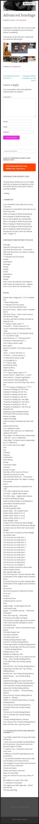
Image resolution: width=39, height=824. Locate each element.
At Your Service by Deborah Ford (14, 307)
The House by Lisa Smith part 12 (14, 545)
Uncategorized (15, 66)
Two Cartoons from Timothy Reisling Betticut (19, 722)
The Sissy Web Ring (10, 790)
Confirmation (7, 457)
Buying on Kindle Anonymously (21, 214)
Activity (5, 259)
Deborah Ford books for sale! (13, 247)
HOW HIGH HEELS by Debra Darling (15, 414)
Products (6, 596)
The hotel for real (9, 625)
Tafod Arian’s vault (9, 608)
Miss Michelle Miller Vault (12, 572)
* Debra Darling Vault (10, 302)
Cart (4, 447)
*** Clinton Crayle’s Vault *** (13, 324)
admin (24, 20)
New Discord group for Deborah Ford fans (18, 591)
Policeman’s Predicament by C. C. (14, 341)
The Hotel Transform (10, 635)
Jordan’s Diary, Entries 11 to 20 (14, 516)
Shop (5, 603)
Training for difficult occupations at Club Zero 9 (29, 78)
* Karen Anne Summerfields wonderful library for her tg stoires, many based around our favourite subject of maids (19, 744)
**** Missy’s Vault (9, 363)
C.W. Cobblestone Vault (11, 428)
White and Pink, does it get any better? (16, 724)
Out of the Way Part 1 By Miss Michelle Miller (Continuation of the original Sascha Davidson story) (19, 576)
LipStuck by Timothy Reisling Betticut (16, 688)
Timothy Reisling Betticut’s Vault (14, 640)
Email (5, 127)
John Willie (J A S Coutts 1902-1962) (15, 780)
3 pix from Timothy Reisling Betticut (15, 642)
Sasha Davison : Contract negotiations (16, 377)
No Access (7, 593)
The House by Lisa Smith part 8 (14, 560)
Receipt (5, 462)
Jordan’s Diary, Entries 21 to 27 (14, 518)
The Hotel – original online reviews (15, 494)
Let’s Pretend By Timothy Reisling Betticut (18, 685)
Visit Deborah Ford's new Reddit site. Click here (16, 167)
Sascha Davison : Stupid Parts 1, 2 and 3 (17, 375)
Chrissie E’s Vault (9, 470)
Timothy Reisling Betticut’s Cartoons (16, 719)
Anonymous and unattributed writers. (16, 412)
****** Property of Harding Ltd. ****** (17, 387)
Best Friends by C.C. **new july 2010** (17, 338)
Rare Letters (7, 346)
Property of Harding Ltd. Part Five (15, 397)
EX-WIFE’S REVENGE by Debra (13, 499)
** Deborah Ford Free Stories (13, 257)
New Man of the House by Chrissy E (15, 472)
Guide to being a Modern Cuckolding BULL (18, 501)
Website (6, 132)
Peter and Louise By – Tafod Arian (15, 615)
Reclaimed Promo (9, 598)
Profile (5, 272)
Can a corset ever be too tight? (14, 445)
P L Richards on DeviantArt (12, 783)
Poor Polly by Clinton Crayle (13, 343)
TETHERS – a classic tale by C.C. (14, 355)
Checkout (6, 452)
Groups (5, 267)
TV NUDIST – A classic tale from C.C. (16, 326)
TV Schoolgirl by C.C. (10, 360)
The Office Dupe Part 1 (11, 637)
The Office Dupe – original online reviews (17, 496)
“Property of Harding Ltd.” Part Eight (15, 399)
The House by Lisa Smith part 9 (14, 562)
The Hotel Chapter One (11, 632)
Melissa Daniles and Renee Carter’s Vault (17, 567)
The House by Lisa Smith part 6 (14, 555)
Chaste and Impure (10, 768)
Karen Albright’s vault (10, 521)
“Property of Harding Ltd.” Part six (15, 404)
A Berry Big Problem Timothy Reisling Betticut (19, 644)
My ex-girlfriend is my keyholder (20, 219)
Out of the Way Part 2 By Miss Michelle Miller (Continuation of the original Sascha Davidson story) (19, 583)
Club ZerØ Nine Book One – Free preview (17, 249)
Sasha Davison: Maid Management (15, 380)
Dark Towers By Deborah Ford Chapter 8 (17, 282)
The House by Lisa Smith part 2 (14, 547)
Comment (7, 97)
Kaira (25, 819)
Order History (8, 460)
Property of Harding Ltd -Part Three (15, 389)
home (5, 484)
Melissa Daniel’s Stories (11, 570)
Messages (6, 245)
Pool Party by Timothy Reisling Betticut (17, 705)
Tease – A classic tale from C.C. (14, 353)
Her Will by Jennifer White (12, 508)
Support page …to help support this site (17, 606)
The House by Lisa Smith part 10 (14, 540)
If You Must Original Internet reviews (16, 491)
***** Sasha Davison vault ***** (15, 373)
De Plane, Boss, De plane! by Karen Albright (18, 533)
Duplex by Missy (9, 368)
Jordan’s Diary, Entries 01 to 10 (14, 513)
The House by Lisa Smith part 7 (14, 557)
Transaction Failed (9, 465)
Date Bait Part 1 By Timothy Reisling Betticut (19, 666)
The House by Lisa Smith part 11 (14, 542)
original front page (9, 419)
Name (5, 122)
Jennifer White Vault (10, 506)
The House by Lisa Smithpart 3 (14, 565)
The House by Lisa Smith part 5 (14, 552)
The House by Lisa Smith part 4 (14, 550)
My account (7, 588)
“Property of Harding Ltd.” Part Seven (16, 402)
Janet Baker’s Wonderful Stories (14, 504)
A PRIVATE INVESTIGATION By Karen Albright (19, 525)
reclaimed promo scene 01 (12, 601)
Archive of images (9, 416)
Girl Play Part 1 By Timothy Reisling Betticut (18, 673)
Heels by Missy (8, 370)
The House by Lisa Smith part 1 (14, 537)
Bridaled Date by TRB (10, 652)
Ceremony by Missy (10, 365)
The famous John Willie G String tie (15, 618)
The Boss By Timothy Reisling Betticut (16, 712)
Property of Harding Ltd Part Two (15, 392)
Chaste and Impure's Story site (14, 770)
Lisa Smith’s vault (9, 535)
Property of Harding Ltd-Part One (15, 394)
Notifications (7, 262)
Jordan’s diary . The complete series (15, 511)
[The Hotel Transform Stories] (19, 5)
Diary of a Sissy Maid (10, 773)
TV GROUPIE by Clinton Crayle (13, 358)
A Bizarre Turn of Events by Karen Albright (18, 523)
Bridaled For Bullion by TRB (13, 654)
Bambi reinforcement (10, 426)
